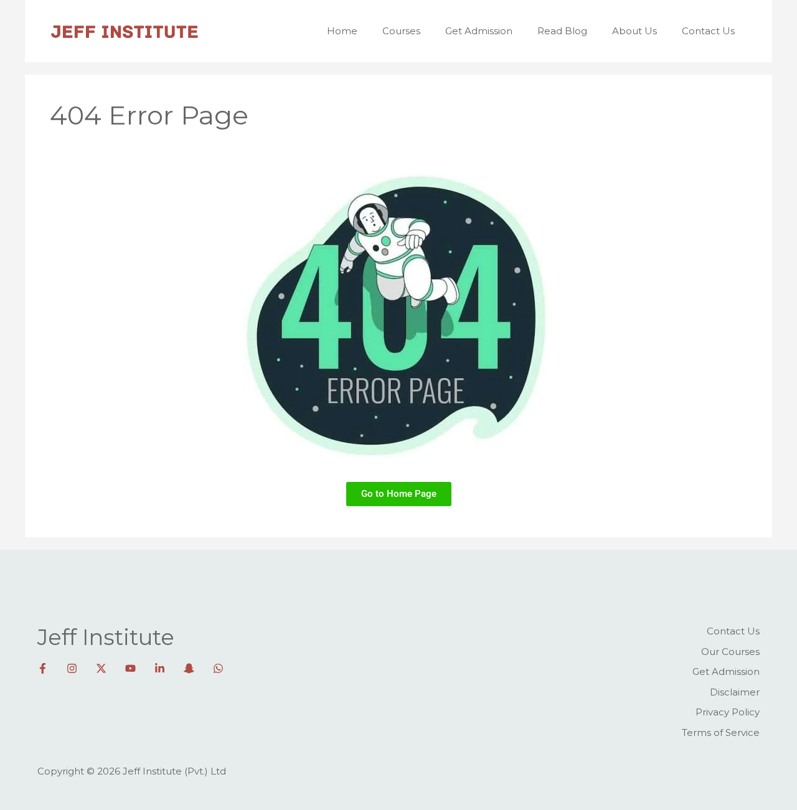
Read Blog (562, 31)
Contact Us (708, 31)
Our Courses (730, 651)
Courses (401, 31)
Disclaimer (735, 692)
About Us (634, 31)
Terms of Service (721, 732)
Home (342, 31)
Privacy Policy (728, 712)
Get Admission (478, 31)
